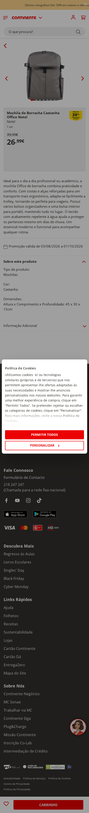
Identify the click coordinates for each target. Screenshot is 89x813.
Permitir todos (44, 434)
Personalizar (42, 445)
